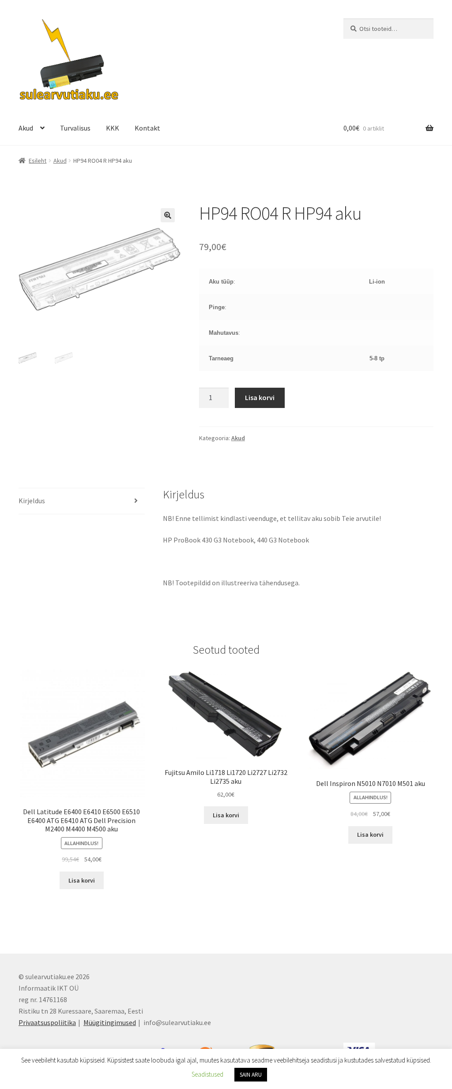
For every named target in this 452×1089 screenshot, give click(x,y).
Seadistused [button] (207, 1074)
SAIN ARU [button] (251, 1074)
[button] (168, 215)
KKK (112, 127)
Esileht (37, 161)
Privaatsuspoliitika (47, 1022)
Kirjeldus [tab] (32, 500)
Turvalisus (75, 127)
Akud (26, 127)
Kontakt (147, 127)
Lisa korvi (260, 397)
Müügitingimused (109, 1022)
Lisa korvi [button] (81, 880)
